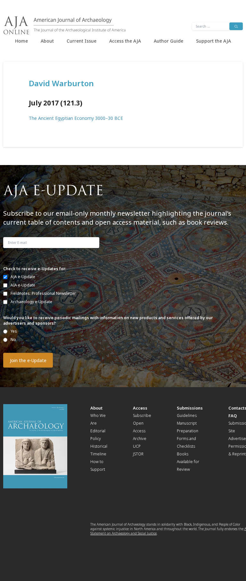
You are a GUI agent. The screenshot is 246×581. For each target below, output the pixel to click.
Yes (14, 331)
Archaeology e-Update (31, 301)
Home (21, 41)
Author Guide (168, 41)
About (47, 41)
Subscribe (142, 415)
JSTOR (138, 454)
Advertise (237, 438)
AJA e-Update (23, 276)
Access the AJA (125, 41)
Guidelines (187, 415)
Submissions (190, 408)
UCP (137, 446)
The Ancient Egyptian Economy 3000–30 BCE (76, 118)
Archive (139, 438)
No (13, 339)
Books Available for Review (188, 461)
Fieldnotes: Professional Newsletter (43, 293)
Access (140, 408)
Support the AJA (213, 41)
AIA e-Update (23, 285)
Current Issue (81, 41)
